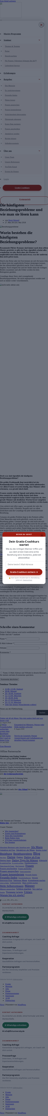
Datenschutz (27, 580)
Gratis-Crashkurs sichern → (24, 572)
